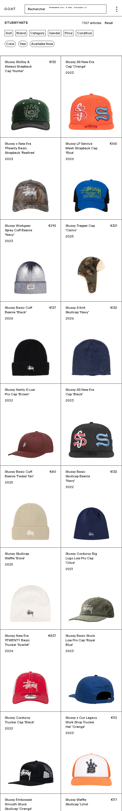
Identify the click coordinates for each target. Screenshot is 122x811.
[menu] (116, 9)
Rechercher (67, 9)
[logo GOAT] (10, 9)
